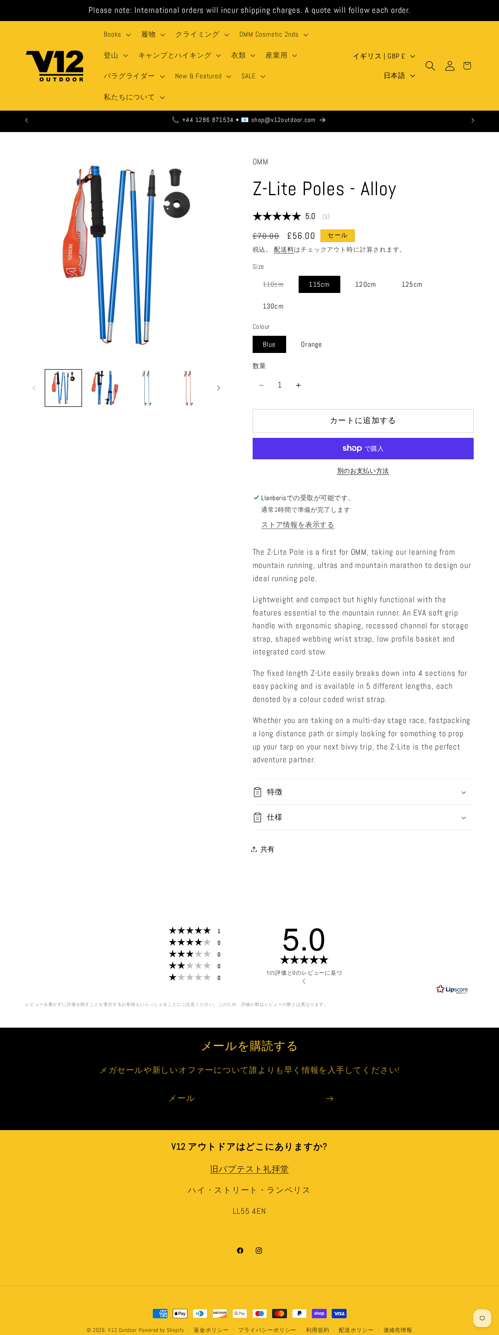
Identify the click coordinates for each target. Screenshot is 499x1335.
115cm (319, 284)
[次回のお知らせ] (472, 120)
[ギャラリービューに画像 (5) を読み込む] (188, 388)
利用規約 (317, 1329)
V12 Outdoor (122, 1329)
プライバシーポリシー (267, 1329)
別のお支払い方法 (363, 471)
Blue (269, 344)
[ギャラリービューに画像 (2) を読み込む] (105, 388)
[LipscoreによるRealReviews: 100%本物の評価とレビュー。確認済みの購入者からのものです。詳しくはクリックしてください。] (452, 989)
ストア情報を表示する (297, 524)
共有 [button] (267, 849)
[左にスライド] (33, 388)
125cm (412, 284)
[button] (116, 34)
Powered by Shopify (161, 1329)
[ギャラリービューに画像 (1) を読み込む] (63, 388)
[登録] (330, 1098)
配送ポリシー (356, 1329)
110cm (277, 286)
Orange (311, 344)
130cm (273, 306)
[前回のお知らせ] (26, 120)
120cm (366, 284)
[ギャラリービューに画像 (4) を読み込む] (146, 388)
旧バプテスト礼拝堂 (249, 1169)
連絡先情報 (398, 1329)
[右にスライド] (218, 388)
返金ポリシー (211, 1329)
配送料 (284, 250)
